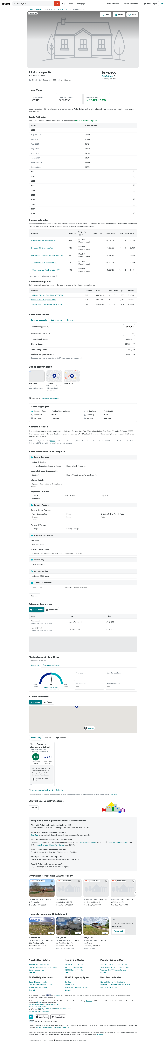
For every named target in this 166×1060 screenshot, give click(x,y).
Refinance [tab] (71, 320)
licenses (89, 1001)
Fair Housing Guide (57, 1025)
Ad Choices (128, 1025)
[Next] (135, 893)
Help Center (73, 1040)
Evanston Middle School (117, 842)
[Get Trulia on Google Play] (58, 1017)
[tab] (36, 609)
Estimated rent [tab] (57, 320)
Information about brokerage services (43, 1008)
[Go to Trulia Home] (7, 3)
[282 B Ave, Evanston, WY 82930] (96, 926)
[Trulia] (31, 1017)
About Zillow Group (45, 1025)
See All (35, 808)
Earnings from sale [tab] (39, 320)
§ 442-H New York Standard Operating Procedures (43, 1004)
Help (112, 1025)
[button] (57, 3)
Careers (67, 1025)
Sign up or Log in (150, 3)
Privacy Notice (119, 1025)
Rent (71, 3)
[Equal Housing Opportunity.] (54, 1040)
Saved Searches (131, 3)
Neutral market (51, 687)
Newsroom (74, 1025)
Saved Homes (113, 3)
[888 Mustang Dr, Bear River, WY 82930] (123, 888)
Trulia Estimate (39, 121)
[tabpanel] (83, 341)
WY (52, 9)
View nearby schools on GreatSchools (47, 790)
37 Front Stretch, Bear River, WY (44, 240)
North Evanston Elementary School (50, 845)
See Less (35, 596)
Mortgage (81, 3)
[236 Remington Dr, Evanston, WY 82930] (42, 926)
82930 (68, 9)
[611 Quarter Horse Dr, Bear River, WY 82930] (96, 888)
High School (60, 737)
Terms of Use (93, 1025)
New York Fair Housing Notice (37, 1006)
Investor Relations (83, 1025)
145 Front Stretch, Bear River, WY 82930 (47, 295)
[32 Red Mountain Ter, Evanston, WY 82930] (69, 926)
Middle (48, 737)
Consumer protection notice (63, 1008)
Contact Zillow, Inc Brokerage (39, 1011)
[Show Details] (134, 130)
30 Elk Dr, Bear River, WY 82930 (43, 300)
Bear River (59, 9)
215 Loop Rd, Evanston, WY (42, 248)
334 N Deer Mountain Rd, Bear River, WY (47, 255)
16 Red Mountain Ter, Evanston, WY (45, 270)
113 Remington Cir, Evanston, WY (44, 263)
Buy (63, 3)
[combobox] (36, 3)
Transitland (57, 995)
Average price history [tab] (51, 665)
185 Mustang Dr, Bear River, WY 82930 (46, 304)
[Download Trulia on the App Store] (42, 1017)
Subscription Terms (104, 1025)
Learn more (113, 794)
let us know (100, 1034)
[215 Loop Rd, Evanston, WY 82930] (42, 888)
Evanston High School (88, 842)
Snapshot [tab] (35, 665)
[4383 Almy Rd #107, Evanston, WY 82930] (69, 888)
